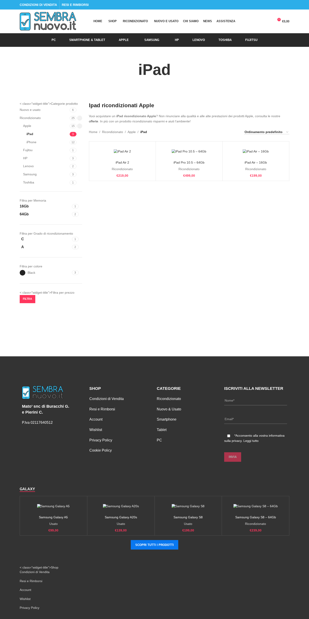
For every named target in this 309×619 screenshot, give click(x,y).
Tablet (161, 430)
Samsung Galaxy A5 (53, 517)
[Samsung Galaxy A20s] (121, 506)
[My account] (261, 21)
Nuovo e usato (30, 110)
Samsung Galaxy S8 (188, 517)
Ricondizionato (30, 118)
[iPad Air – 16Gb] (256, 151)
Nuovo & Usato (169, 409)
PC (159, 440)
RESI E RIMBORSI (75, 5)
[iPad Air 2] (122, 151)
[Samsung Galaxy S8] (188, 506)
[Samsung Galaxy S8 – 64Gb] (255, 506)
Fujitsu (28, 150)
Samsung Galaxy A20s (121, 517)
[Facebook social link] (281, 5)
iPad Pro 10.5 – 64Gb (189, 162)
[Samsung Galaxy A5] (53, 506)
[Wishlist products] (269, 21)
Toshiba (28, 182)
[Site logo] (48, 21)
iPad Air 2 (122, 162)
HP (25, 158)
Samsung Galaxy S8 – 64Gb (255, 517)
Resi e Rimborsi (102, 409)
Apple (27, 126)
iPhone (31, 142)
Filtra (27, 298)
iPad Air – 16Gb (256, 162)
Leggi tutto (251, 441)
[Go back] (132, 69)
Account (95, 419)
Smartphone (166, 419)
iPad (29, 134)
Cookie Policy (100, 450)
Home (93, 132)
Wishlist (95, 430)
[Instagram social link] (286, 5)
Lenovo (28, 166)
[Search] (252, 21)
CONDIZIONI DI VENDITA (38, 5)
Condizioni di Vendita (106, 399)
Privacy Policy (100, 440)
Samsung (30, 174)
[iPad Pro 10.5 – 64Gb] (189, 151)
